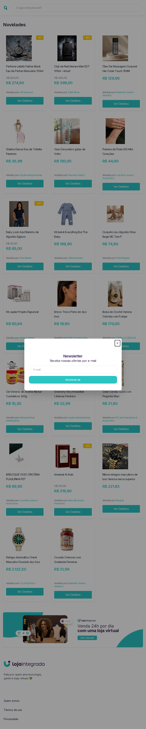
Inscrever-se (73, 379)
